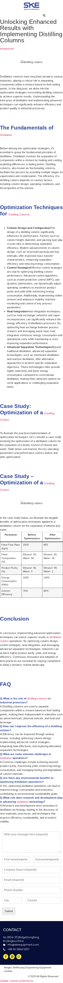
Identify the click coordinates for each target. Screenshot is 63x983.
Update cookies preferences (17, 980)
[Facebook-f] (5, 956)
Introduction (7, 48)
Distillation (6, 134)
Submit (9, 911)
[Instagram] (18, 956)
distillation (6, 757)
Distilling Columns (19, 214)
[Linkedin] (12, 956)
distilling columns (37, 698)
